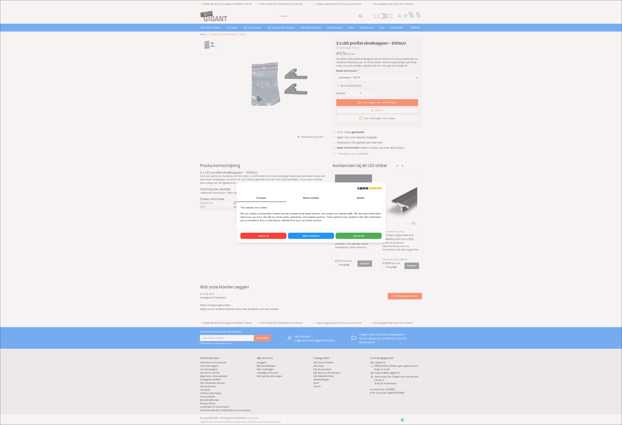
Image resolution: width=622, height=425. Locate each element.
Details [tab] (360, 198)
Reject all (263, 235)
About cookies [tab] (311, 198)
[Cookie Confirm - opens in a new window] (369, 188)
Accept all (358, 235)
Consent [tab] (261, 198)
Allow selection (311, 235)
